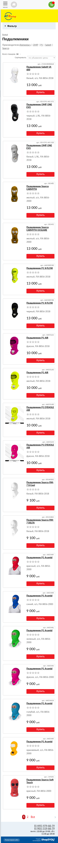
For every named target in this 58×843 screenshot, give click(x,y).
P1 (41, 45)
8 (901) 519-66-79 (44, 828)
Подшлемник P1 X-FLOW (39, 268)
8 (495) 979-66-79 (44, 826)
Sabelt (48, 45)
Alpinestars (25, 45)
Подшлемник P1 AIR (37, 338)
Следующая (54, 817)
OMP (35, 45)
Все (33, 816)
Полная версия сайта (11, 840)
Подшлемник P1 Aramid (39, 557)
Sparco (5, 48)
